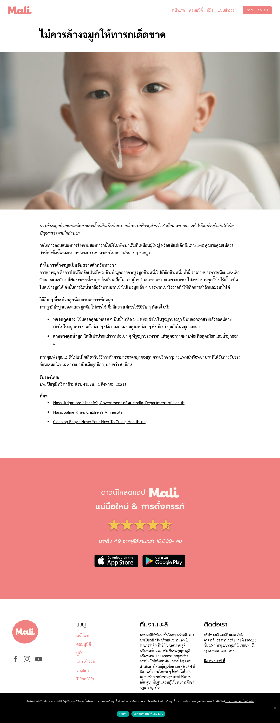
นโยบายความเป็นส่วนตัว (239, 701)
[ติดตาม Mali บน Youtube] (38, 661)
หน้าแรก (178, 10)
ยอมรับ (123, 713)
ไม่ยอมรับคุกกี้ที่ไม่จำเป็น (148, 713)
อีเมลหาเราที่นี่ (214, 661)
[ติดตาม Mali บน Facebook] (15, 661)
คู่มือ (210, 10)
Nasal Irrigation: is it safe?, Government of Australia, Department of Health (118, 402)
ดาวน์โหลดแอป (257, 10)
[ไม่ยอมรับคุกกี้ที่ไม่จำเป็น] (275, 708)
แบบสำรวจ (226, 10)
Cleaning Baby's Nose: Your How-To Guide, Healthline (99, 421)
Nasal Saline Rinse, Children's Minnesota (88, 412)
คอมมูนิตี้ (196, 10)
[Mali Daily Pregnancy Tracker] (23, 10)
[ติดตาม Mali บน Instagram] (27, 661)
